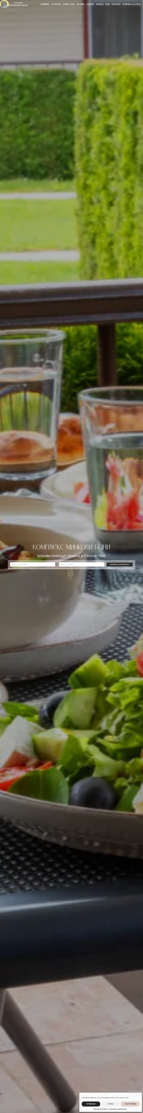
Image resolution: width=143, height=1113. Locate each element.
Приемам (91, 1104)
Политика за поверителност (118, 1109)
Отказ (111, 1104)
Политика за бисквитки (100, 1109)
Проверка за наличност (119, 564)
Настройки (130, 1104)
